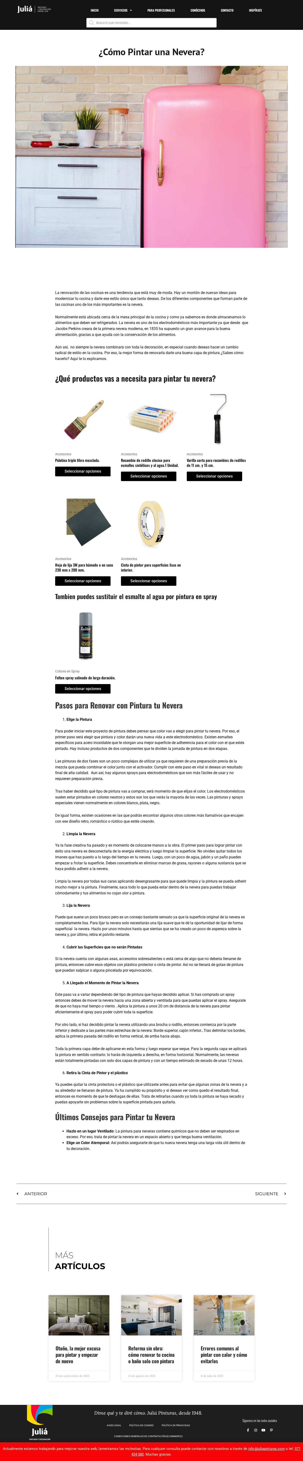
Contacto (227, 10)
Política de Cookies (141, 1425)
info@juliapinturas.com (266, 1449)
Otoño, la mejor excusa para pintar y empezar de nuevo (78, 1354)
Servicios (121, 10)
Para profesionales (161, 10)
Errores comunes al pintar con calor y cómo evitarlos (224, 1354)
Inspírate (255, 10)
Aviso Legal (114, 1425)
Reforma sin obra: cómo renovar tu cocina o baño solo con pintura (151, 1354)
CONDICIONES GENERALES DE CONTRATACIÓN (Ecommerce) (148, 1436)
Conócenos (198, 10)
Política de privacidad (176, 1425)
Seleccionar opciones (83, 471)
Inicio (94, 10)
